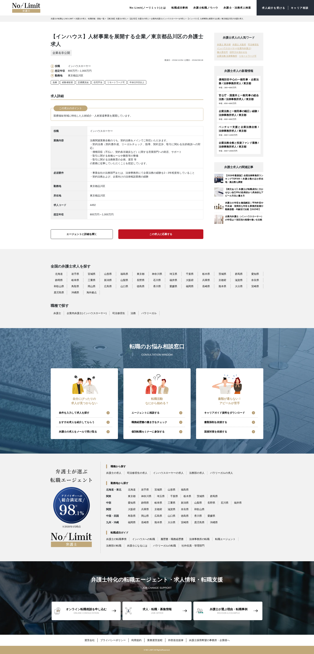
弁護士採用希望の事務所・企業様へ (209, 640)
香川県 (157, 286)
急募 (55, 82)
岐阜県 (75, 280)
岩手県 (75, 273)
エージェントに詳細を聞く (82, 234)
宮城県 (91, 273)
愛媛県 (173, 286)
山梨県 (124, 280)
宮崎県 (255, 286)
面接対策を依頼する (215, 431)
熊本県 (222, 286)
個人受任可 (222, 52)
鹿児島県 (59, 292)
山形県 (108, 273)
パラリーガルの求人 (221, 472)
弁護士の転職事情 (116, 539)
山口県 (124, 286)
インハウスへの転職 (143, 539)
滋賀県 (239, 280)
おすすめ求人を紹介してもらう (76, 422)
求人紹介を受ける (273, 7)
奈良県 (255, 280)
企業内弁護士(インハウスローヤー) (87, 313)
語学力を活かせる (238, 52)
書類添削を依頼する (215, 422)
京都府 (222, 280)
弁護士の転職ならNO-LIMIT (62, 19)
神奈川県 (157, 273)
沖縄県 (75, 292)
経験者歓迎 (67, 82)
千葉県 (190, 273)
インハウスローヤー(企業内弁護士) (234, 48)
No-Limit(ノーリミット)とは (148, 7)
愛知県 (255, 273)
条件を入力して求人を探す (74, 412)
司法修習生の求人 (137, 472)
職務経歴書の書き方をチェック (149, 422)
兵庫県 (206, 280)
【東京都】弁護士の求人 (117, 19)
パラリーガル (149, 313)
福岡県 (190, 286)
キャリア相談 (300, 7)
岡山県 (91, 286)
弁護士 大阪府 (239, 44)
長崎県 (206, 286)
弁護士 (57, 313)
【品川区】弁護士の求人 (139, 19)
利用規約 (136, 640)
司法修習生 (253, 44)
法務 (133, 313)
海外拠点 (91, 292)
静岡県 (59, 280)
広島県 (108, 286)
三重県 (91, 280)
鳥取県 (75, 286)
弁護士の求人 (113, 472)
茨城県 (222, 273)
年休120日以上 (137, 82)
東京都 (140, 273)
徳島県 (140, 286)
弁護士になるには (137, 545)
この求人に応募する (160, 234)
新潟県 (108, 280)
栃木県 (206, 273)
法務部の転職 (113, 545)
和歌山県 (59, 286)
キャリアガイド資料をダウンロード (224, 412)
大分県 (239, 286)
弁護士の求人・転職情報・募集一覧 (89, 19)
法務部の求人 (196, 472)
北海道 (59, 273)
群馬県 (239, 273)
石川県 (157, 280)
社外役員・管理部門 (193, 545)
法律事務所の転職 (199, 539)
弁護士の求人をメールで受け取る (78, 431)
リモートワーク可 (116, 82)
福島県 (124, 273)
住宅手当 (98, 82)
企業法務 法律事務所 (227, 56)
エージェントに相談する (146, 412)
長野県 (140, 280)
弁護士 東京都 (224, 44)
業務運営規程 (154, 640)
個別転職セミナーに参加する (148, 431)
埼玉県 (173, 273)
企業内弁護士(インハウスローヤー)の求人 (168, 19)
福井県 (173, 280)
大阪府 (190, 280)
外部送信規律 (175, 640)
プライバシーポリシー (113, 640)
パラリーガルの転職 (164, 545)
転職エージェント (225, 539)
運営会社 (89, 640)
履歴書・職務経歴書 (172, 539)
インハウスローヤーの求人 (168, 472)
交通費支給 (83, 82)
